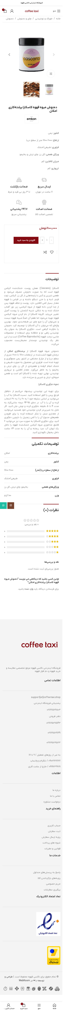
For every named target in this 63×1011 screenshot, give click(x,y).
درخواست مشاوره (52, 801)
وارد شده (29, 589)
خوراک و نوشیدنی (43, 18)
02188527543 (53, 723)
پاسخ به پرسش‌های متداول (46, 872)
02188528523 (53, 742)
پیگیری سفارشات (52, 889)
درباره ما (56, 790)
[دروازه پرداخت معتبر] (53, 955)
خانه (58, 18)
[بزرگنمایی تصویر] (51, 74)
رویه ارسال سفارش (51, 837)
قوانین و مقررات (52, 848)
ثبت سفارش (54, 831)
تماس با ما (55, 796)
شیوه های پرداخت (51, 842)
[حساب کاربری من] (12, 11)
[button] (53, 54)
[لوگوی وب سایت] (31, 10)
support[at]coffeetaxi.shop (45, 697)
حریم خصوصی (53, 884)
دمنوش (10, 18)
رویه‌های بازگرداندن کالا (49, 878)
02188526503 (53, 709)
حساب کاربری (54, 825)
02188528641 (54, 732)
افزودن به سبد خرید (26, 240)
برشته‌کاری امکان (16, 351)
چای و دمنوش (24, 18)
